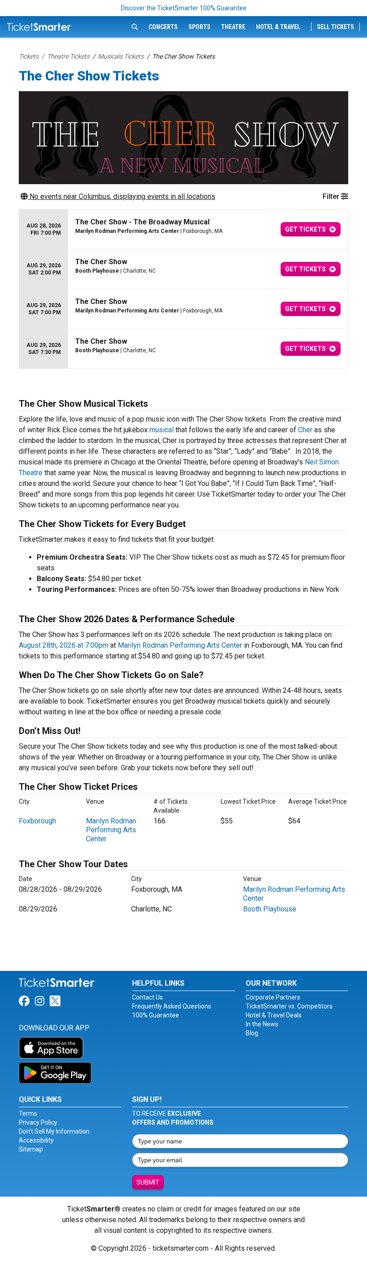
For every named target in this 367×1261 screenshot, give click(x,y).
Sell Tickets (335, 26)
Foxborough (37, 821)
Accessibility (36, 1140)
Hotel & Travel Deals (274, 1015)
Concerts (163, 26)
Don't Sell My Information (54, 1131)
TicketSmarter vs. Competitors (289, 1006)
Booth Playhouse (269, 909)
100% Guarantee (155, 1015)
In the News (262, 1024)
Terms (28, 1113)
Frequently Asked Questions (171, 1006)
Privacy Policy (38, 1122)
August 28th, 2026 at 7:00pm (63, 645)
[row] (183, 229)
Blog (252, 1033)
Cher (305, 430)
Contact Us (147, 997)
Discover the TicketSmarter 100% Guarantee (184, 8)
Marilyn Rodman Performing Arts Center (180, 645)
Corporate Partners (273, 997)
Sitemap (31, 1149)
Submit (148, 1182)
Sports (199, 26)
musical (161, 430)
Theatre (233, 26)
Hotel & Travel (278, 26)
